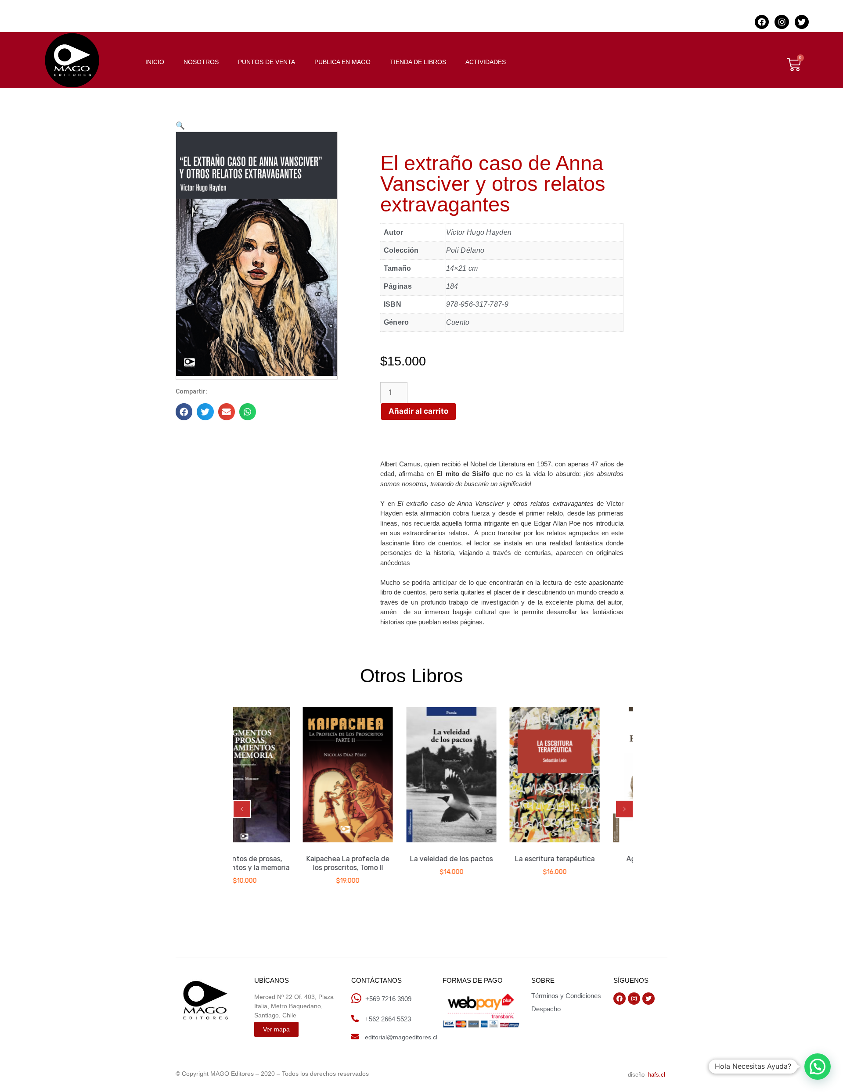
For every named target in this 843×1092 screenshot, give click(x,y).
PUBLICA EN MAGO (342, 61)
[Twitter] (802, 22)
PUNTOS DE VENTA (266, 61)
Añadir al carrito (418, 411)
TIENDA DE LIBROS (418, 61)
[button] (242, 809)
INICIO (154, 61)
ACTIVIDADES (485, 61)
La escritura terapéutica (504, 859)
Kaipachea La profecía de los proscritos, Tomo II (297, 863)
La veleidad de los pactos (400, 859)
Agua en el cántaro (607, 859)
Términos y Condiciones (566, 995)
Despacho (546, 1009)
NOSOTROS (201, 61)
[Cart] (794, 64)
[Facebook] (762, 22)
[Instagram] (782, 22)
